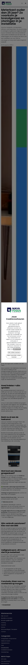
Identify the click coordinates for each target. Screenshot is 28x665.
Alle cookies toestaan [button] (14, 352)
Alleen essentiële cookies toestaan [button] (14, 356)
